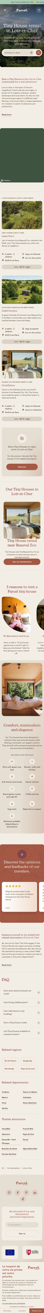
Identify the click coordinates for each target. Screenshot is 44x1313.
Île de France (10, 1061)
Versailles (6, 1129)
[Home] (22, 10)
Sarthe (5, 1108)
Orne (4, 1103)
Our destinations (13, 1168)
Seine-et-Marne (30, 1092)
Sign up (22, 1233)
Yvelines (5, 1092)
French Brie (28, 1129)
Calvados (27, 1097)
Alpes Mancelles (30, 1149)
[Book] (39, 10)
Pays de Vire (28, 1134)
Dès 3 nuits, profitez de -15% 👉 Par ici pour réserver (20, 2)
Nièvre (5, 1097)
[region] (22, 155)
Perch (25, 1139)
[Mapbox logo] (6, 180)
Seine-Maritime (30, 1103)
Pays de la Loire (28, 1069)
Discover (22, 467)
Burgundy (27, 1061)
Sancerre (6, 1134)
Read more (7, 114)
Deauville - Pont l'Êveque (9, 1141)
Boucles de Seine (9, 1149)
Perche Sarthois (9, 1154)
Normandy (9, 1069)
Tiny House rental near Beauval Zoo (22, 543)
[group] (22, 215)
